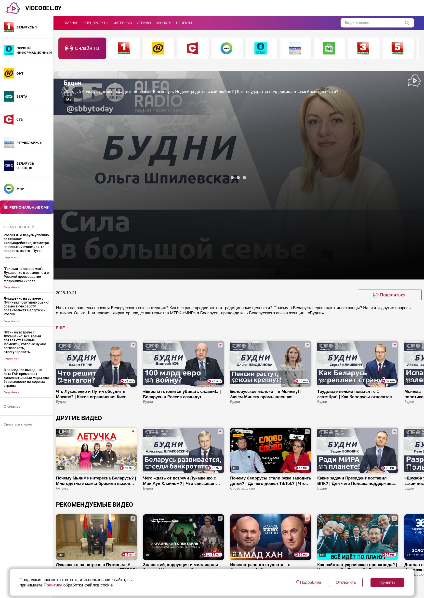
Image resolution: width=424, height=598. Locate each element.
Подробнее (11, 257)
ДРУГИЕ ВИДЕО (79, 418)
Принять (387, 582)
